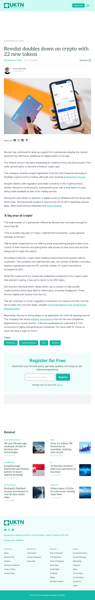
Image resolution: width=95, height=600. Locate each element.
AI (51, 462)
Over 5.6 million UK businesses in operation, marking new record (61, 448)
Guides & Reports (34, 557)
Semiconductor (10, 485)
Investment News (80, 553)
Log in (60, 385)
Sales (75, 569)
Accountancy (78, 577)
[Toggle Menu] (87, 5)
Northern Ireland (56, 581)
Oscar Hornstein (19, 69)
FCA (44, 343)
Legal (75, 585)
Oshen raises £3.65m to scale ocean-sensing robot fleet (62, 491)
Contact (7, 561)
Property (76, 565)
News (52, 440)
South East (54, 565)
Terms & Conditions (12, 565)
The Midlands (55, 557)
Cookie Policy (9, 573)
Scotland (53, 573)
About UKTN (9, 557)
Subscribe (78, 5)
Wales (52, 577)
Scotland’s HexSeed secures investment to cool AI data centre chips (16, 493)
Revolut (55, 343)
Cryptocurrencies (29, 343)
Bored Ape (10, 343)
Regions (53, 549)
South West (54, 569)
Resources (31, 549)
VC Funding (78, 573)
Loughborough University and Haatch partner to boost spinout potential (16, 470)
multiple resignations (41, 319)
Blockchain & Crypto (14, 41)
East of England (56, 553)
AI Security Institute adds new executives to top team (63, 469)
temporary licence (75, 177)
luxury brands (54, 205)
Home (6, 553)
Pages (75, 549)
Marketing (77, 561)
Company (8, 549)
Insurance (77, 581)
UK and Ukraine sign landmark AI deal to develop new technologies (15, 448)
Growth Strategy (79, 557)
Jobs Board (31, 553)
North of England (57, 561)
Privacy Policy (9, 569)
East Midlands (9, 462)
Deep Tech (54, 485)
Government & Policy (12, 440)
